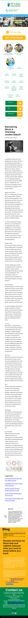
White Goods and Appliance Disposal (14, 88)
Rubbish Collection (6, 81)
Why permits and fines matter (17, 578)
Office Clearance (17, 95)
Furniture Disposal (7, 87)
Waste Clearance (14, 81)
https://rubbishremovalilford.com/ (15, 603)
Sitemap (14, 610)
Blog (9, 108)
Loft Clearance (19, 68)
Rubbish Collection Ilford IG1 (10, 68)
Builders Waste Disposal (21, 75)
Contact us (10, 102)
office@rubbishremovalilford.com (16, 602)
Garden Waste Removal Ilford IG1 (8, 54)
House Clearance (21, 81)
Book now (13, 11)
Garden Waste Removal (21, 88)
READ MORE (9, 584)
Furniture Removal (14, 75)
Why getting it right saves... (12, 582)
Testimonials (11, 113)
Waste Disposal (7, 75)
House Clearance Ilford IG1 (19, 54)
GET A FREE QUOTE (14, 38)
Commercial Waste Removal (10, 96)
